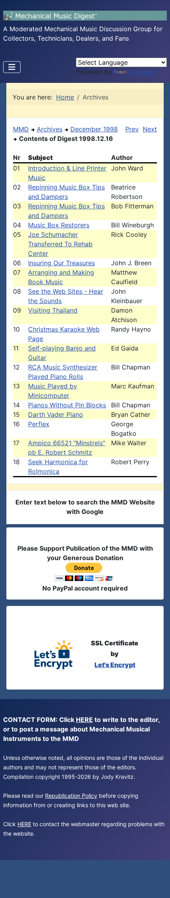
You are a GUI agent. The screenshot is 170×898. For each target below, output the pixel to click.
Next (150, 129)
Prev (132, 129)
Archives (49, 129)
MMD (21, 129)
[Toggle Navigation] (12, 67)
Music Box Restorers (58, 225)
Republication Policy (71, 795)
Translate (142, 72)
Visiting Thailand (52, 310)
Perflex (38, 424)
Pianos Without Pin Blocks (67, 405)
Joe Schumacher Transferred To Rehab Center (60, 244)
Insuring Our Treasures (61, 263)
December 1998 (94, 129)
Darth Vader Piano (55, 414)
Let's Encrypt (114, 665)
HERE (84, 720)
